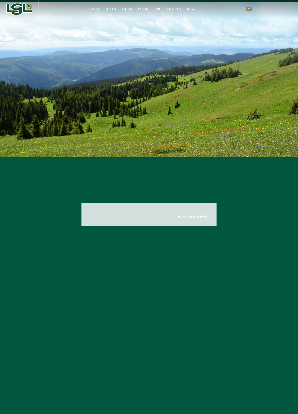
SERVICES (111, 9)
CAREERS (143, 9)
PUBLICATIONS (173, 9)
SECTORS (127, 9)
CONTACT (191, 9)
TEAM (157, 9)
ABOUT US (95, 9)
